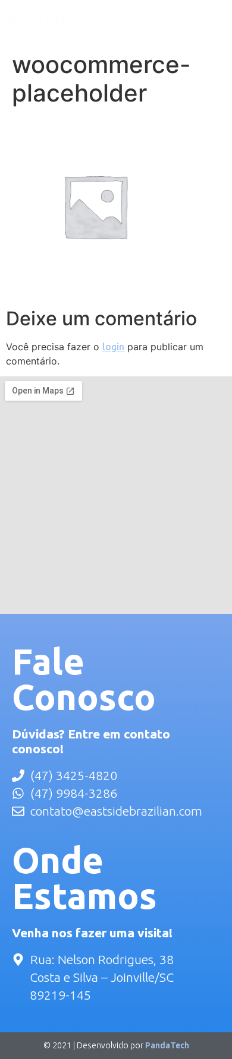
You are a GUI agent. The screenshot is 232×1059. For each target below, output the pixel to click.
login (113, 346)
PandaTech (167, 1045)
